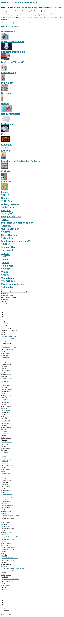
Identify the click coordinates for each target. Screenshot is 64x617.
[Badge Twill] (4, 524)
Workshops (7, 278)
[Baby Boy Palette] (4, 387)
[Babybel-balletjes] (4, 471)
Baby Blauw (5, 357)
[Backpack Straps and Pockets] (3, 513)
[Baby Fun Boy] (4, 408)
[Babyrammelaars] (4, 492)
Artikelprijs (4, 299)
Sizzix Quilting (9, 235)
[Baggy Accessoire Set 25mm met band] (4, 566)
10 (4, 322)
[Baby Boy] (4, 366)
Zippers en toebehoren (13, 284)
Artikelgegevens (6, 343)
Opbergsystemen (10, 204)
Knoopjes (6, 144)
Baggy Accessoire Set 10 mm (10, 579)
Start (5, 301)
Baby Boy (4, 368)
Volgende (6, 324)
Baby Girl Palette (7, 442)
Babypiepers (5, 484)
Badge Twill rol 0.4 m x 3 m (10, 558)
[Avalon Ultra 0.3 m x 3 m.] (3, 345)
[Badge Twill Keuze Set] (4, 545)
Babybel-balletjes (7, 473)
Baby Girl (4, 431)
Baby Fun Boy (6, 410)
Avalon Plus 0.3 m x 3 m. (9, 336)
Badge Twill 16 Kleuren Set (10, 537)
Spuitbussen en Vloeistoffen (16, 241)
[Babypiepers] (4, 482)
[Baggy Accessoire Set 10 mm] (4, 577)
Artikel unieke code (7, 295)
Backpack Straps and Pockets (11, 515)
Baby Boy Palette (7, 389)
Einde (5, 325)
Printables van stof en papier (17, 222)
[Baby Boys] (4, 397)
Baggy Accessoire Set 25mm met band (13, 568)
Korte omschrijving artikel (8, 297)
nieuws (16, 23)
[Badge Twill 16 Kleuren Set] (4, 534)
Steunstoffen (8, 247)
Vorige (5, 303)
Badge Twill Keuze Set (8, 547)
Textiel (5, 259)
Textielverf (7, 265)
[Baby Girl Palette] (4, 440)
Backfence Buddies (7, 505)
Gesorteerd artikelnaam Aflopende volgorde (14, 292)
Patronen (6, 210)
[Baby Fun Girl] (4, 418)
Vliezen (5, 272)
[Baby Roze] (4, 461)
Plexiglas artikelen (11, 216)
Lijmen (4, 192)
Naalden (5, 198)
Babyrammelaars (7, 494)
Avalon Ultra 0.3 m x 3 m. (9, 347)
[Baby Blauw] (4, 355)
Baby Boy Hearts (7, 378)
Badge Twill (5, 526)
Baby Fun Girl (6, 421)
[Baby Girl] (3, 429)
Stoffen (5, 253)
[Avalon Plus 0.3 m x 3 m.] (4, 334)
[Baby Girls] (4, 450)
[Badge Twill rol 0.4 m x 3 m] (4, 555)
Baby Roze (5, 463)
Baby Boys (5, 400)
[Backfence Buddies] (4, 503)
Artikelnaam (4, 294)
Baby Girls (5, 452)
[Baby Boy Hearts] (4, 376)
